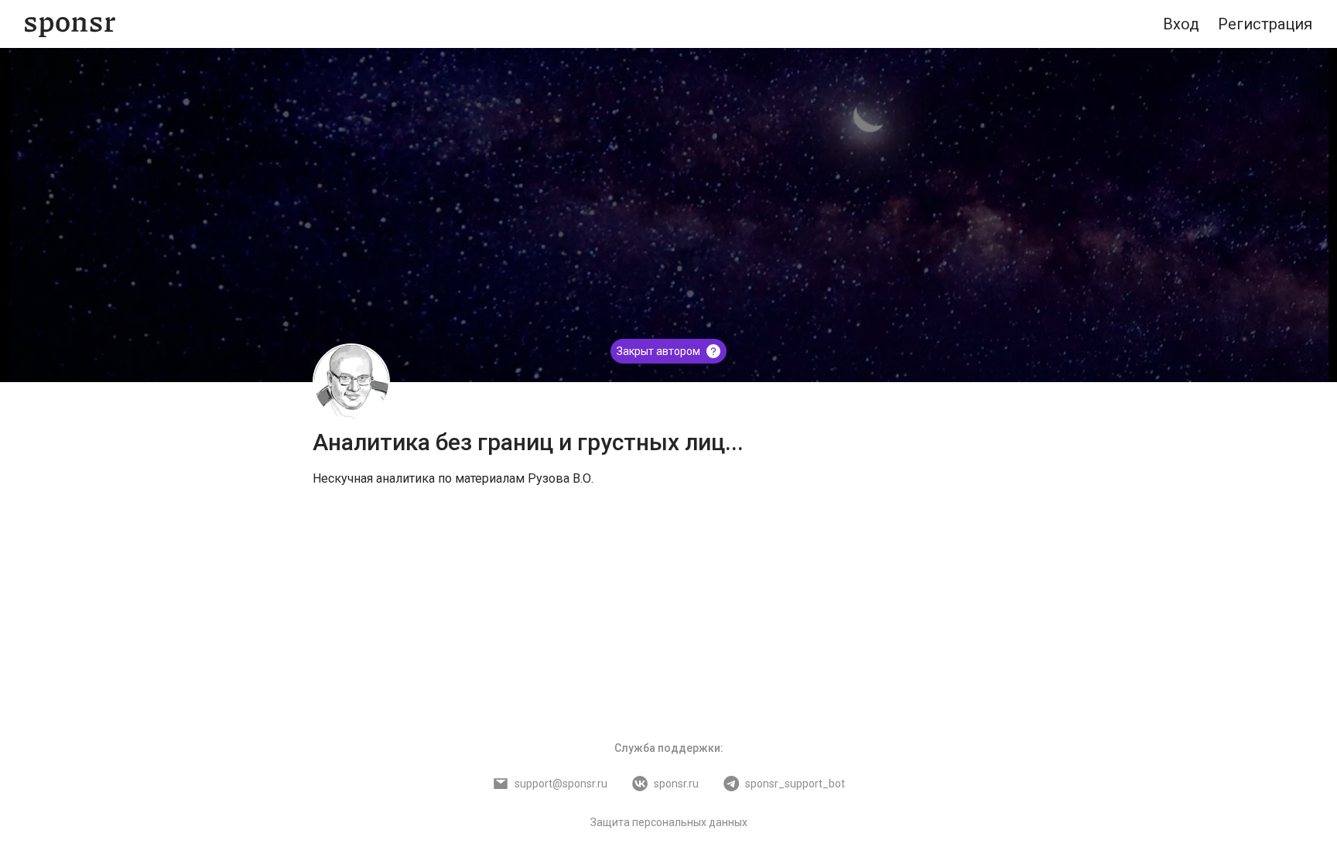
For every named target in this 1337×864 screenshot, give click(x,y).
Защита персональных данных (668, 822)
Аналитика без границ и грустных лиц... (528, 442)
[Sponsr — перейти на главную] (70, 24)
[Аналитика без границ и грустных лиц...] (351, 382)
